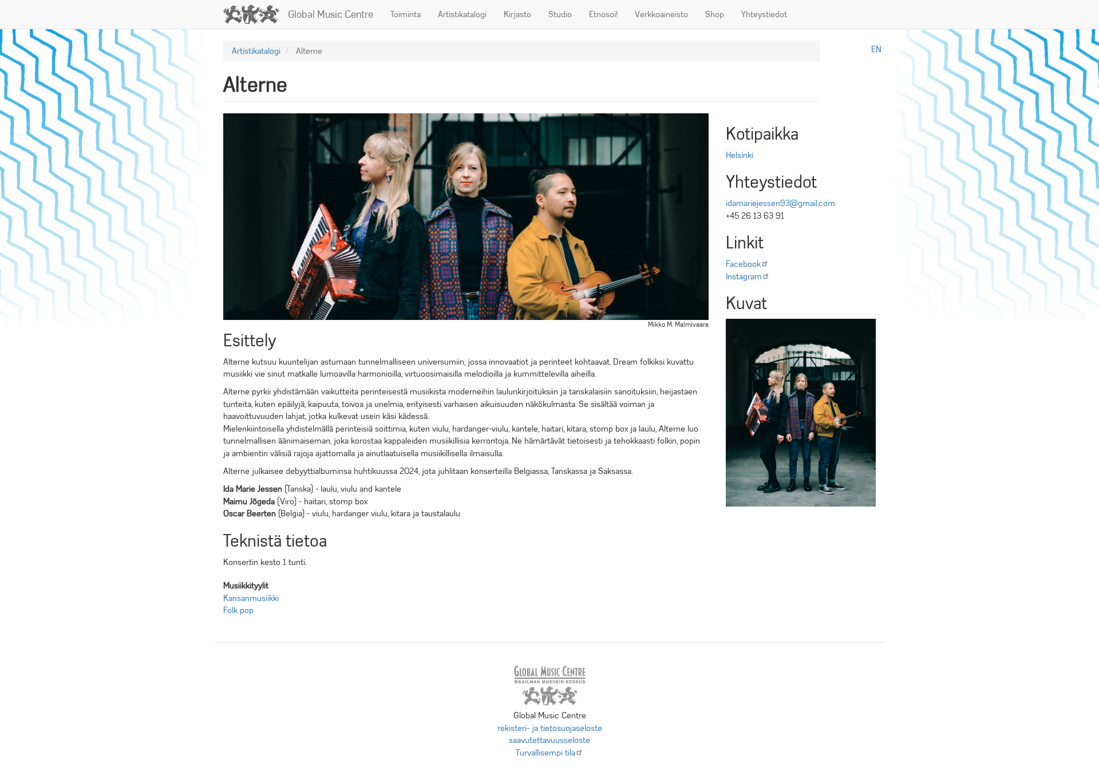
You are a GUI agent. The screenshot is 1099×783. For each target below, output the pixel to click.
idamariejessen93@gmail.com (780, 203)
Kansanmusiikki (251, 598)
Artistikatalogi (462, 14)
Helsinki (739, 155)
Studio (560, 14)
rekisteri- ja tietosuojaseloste (549, 728)
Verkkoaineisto (661, 14)
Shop (714, 14)
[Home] (255, 14)
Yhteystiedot (764, 14)
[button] (801, 413)
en (876, 49)
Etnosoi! (603, 14)
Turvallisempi (545, 753)
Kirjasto (517, 14)
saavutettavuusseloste (549, 740)
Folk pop (238, 610)
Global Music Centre (330, 14)
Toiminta (405, 14)
